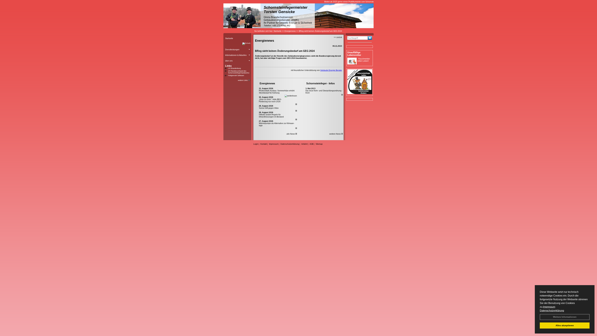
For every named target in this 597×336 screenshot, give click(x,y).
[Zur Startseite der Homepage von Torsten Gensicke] (242, 27)
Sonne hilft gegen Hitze (269, 108)
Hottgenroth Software (236, 75)
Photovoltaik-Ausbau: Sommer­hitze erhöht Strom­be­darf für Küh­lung (276, 92)
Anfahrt (304, 144)
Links (228, 66)
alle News (291, 134)
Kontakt (263, 144)
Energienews (267, 83)
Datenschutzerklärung (552, 310)
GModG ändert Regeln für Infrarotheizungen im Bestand (271, 116)
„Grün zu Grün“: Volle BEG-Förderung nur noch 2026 (270, 100)
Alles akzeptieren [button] (565, 325)
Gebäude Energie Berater (331, 70)
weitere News (335, 134)
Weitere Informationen (564, 317)
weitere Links (243, 80)
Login (255, 144)
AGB (311, 144)
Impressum (549, 307)
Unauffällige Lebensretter (354, 53)
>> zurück (338, 37)
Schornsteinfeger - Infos (320, 83)
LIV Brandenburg (234, 68)
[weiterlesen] (291, 96)
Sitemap (319, 144)
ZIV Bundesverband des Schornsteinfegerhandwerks (238, 72)
